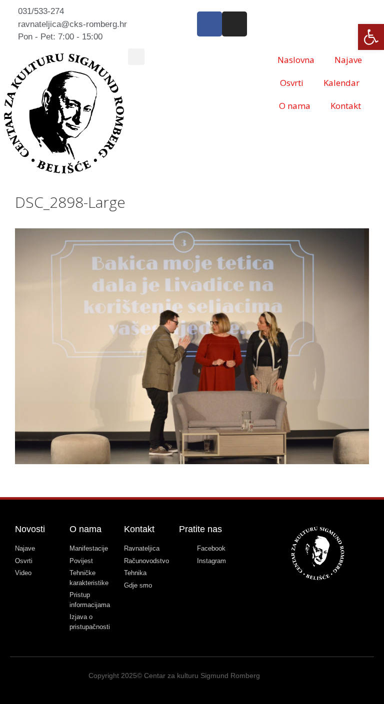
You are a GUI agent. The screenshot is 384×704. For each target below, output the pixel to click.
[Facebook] (209, 23)
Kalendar (342, 82)
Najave (348, 59)
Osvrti (292, 82)
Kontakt (345, 105)
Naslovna (296, 59)
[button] (136, 56)
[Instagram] (234, 23)
